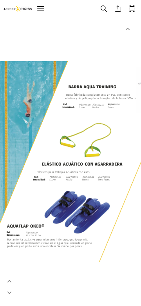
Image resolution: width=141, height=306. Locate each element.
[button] (41, 9)
